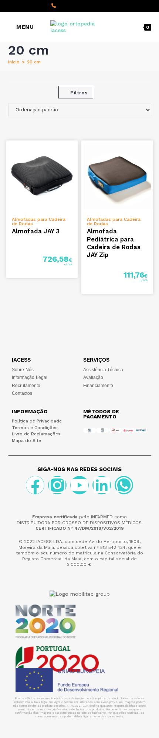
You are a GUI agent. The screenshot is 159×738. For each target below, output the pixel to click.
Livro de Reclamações (36, 433)
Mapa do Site (26, 440)
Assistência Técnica (103, 369)
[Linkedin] (101, 485)
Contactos (22, 393)
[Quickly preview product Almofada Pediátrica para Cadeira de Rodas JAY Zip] (149, 153)
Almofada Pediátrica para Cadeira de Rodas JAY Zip (114, 242)
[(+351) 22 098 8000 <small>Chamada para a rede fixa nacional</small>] (53, 5)
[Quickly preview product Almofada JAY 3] (74, 153)
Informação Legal (29, 377)
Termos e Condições (35, 427)
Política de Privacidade (37, 421)
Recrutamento (26, 385)
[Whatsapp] (124, 485)
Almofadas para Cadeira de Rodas (38, 221)
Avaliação (93, 377)
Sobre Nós (23, 369)
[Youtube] (79, 485)
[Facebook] (35, 485)
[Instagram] (57, 485)
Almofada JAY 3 (36, 231)
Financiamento (98, 385)
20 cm (34, 62)
